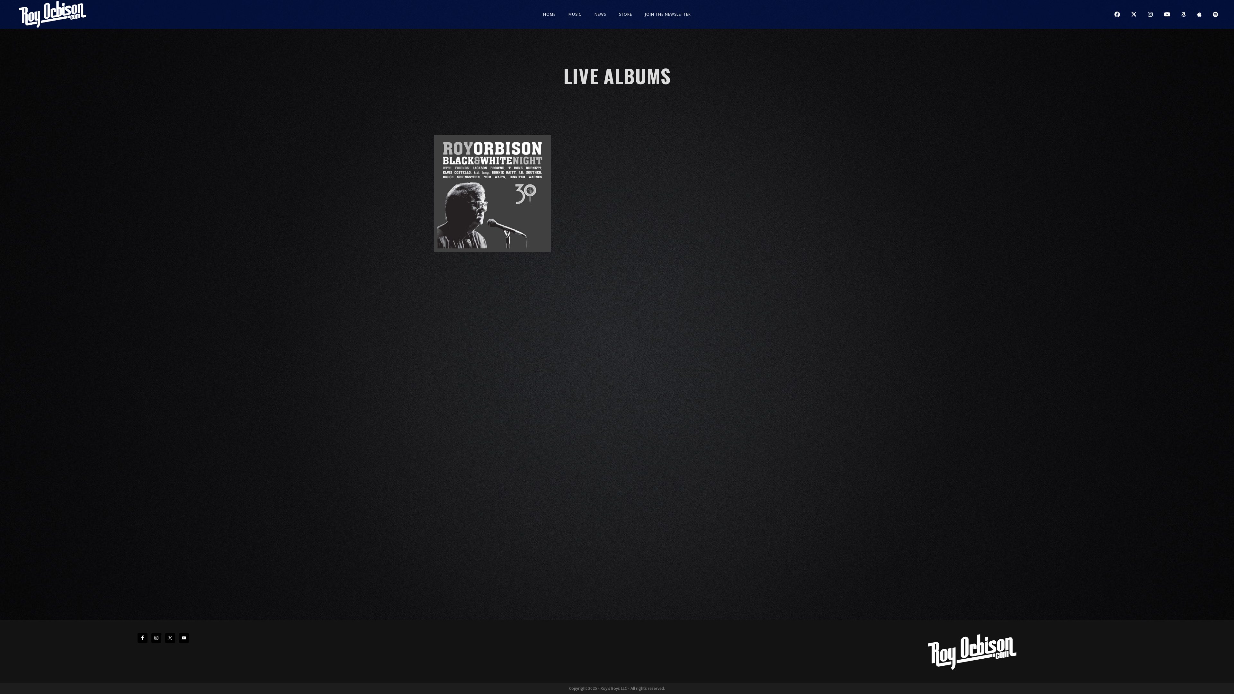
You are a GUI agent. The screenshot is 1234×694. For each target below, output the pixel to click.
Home (549, 14)
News (600, 14)
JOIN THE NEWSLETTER (668, 14)
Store (625, 14)
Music (575, 14)
